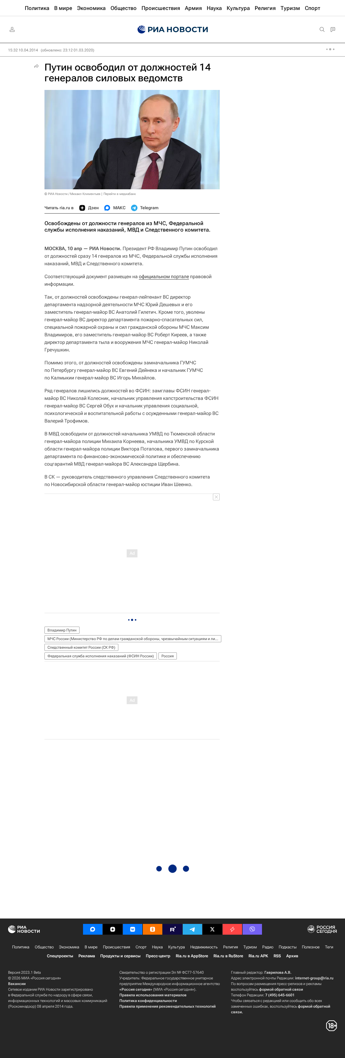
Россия (167, 656)
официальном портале (164, 276)
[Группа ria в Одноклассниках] (152, 929)
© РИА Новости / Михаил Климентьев (72, 194)
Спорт (141, 947)
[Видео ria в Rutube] (172, 929)
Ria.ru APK (258, 956)
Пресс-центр (158, 956)
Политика (20, 947)
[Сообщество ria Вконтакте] (132, 929)
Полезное (311, 947)
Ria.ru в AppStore (192, 956)
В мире (91, 947)
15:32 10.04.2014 (23, 50)
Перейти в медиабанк (120, 194)
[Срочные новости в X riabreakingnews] (232, 929)
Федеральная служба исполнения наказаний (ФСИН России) (100, 656)
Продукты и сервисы (120, 956)
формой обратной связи (281, 989)
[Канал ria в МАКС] (92, 929)
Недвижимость (204, 947)
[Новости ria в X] (212, 929)
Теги (329, 947)
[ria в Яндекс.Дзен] (112, 929)
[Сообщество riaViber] (252, 929)
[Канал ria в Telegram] (192, 929)
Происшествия (116, 947)
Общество (44, 947)
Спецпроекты (60, 956)
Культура (176, 947)
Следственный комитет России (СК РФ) (81, 647)
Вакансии (17, 984)
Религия (230, 947)
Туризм (250, 947)
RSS (277, 956)
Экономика (69, 947)
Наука (157, 947)
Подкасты (287, 947)
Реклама (86, 956)
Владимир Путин (62, 630)
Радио (267, 947)
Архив (292, 956)
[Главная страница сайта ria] (172, 29)
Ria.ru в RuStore (228, 956)
